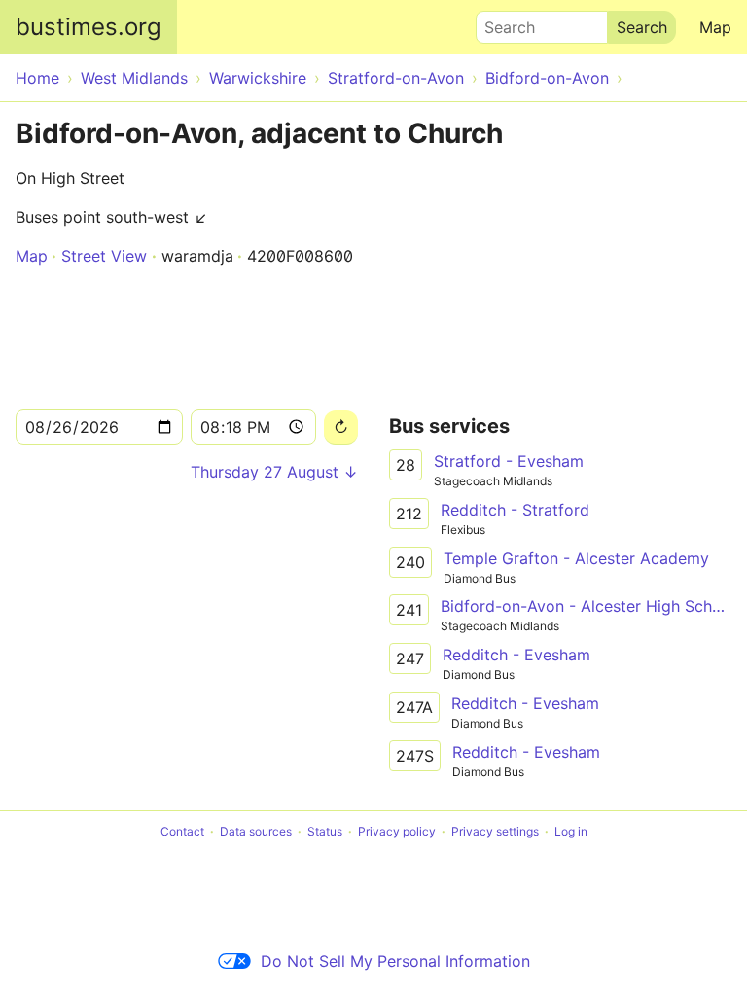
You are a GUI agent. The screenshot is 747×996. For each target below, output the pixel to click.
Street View (104, 256)
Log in (570, 831)
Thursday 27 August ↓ (274, 471)
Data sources (256, 831)
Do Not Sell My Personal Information (395, 961)
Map (715, 27)
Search (501, 22)
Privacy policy (397, 831)
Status (324, 831)
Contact (182, 831)
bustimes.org (88, 27)
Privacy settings (495, 831)
